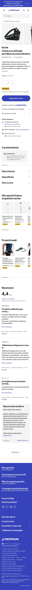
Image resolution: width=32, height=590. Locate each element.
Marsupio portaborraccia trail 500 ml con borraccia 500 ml (7, 260)
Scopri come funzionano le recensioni (13, 301)
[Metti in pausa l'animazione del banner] (26, 3)
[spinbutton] (8, 82)
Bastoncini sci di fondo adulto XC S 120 (7, 218)
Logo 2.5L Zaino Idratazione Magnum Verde (20, 259)
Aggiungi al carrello (16, 98)
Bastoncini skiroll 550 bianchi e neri (19, 218)
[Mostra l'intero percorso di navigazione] (2, 21)
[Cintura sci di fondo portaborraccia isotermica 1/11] (12, 34)
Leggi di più (7, 435)
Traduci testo (22, 440)
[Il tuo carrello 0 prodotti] (28, 10)
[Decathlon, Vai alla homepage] (14, 10)
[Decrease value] (4, 82)
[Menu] (4, 10)
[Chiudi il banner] (28, 3)
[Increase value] (12, 82)
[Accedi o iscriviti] (24, 10)
